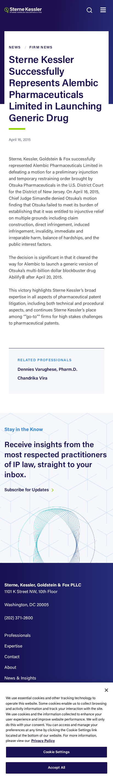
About (10, 668)
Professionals (17, 636)
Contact (11, 657)
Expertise (13, 646)
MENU (104, 10)
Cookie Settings (56, 752)
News (15, 47)
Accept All (56, 768)
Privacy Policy (43, 741)
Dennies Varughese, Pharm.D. (47, 370)
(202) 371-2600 (18, 618)
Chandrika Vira (32, 378)
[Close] (106, 690)
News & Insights (20, 678)
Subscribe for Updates (27, 490)
